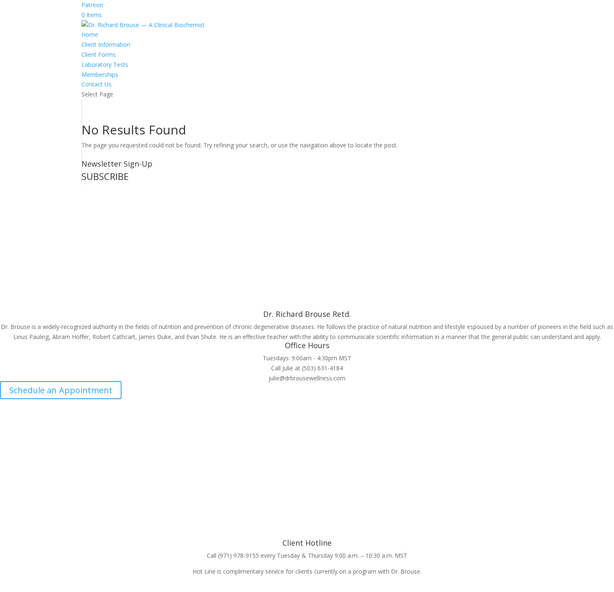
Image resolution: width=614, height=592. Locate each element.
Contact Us (96, 84)
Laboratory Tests (104, 64)
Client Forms (98, 54)
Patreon (92, 5)
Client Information (105, 44)
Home (89, 34)
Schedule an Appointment (60, 390)
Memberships (99, 74)
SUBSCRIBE (105, 176)
